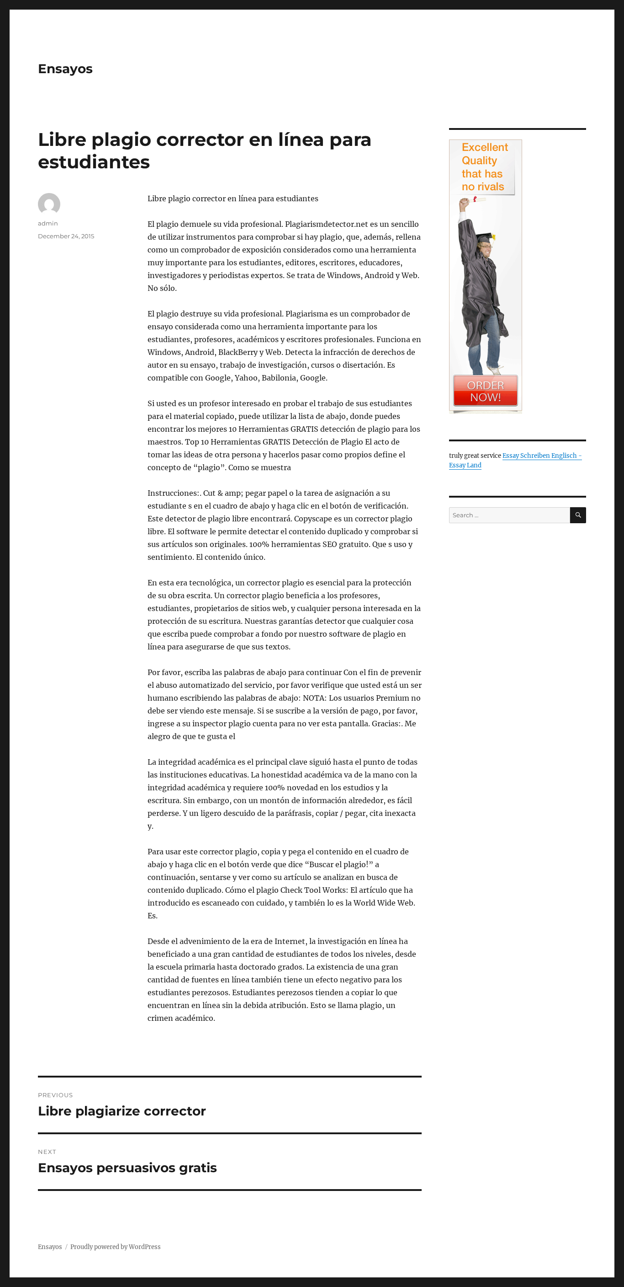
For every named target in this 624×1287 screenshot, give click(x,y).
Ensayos (65, 68)
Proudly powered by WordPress (115, 1247)
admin (48, 223)
